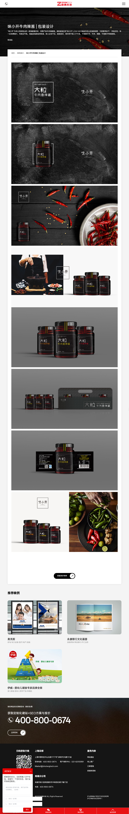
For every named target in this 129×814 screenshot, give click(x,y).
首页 (13, 53)
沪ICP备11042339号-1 (94, 798)
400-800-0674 (43, 720)
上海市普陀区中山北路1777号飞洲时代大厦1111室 (53, 757)
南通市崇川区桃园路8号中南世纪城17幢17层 (51, 782)
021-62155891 (78, 762)
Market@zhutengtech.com (46, 766)
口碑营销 (90, 766)
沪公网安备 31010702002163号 (98, 796)
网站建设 (90, 757)
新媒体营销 (91, 771)
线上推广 (90, 762)
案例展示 (20, 53)
